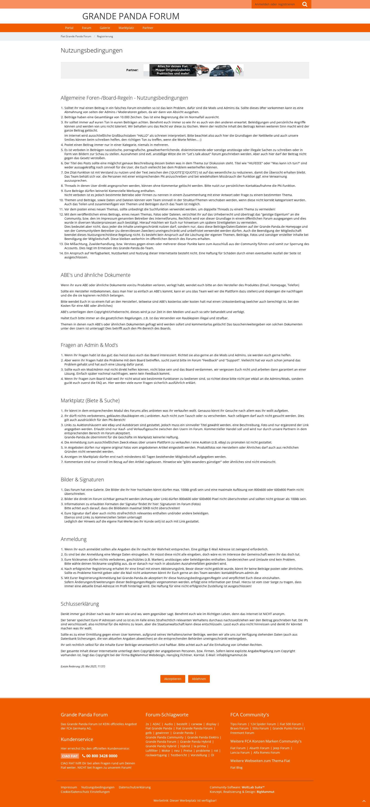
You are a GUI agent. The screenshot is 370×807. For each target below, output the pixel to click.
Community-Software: (237, 787)
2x (147, 724)
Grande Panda (183, 733)
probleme (203, 751)
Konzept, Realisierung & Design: (242, 792)
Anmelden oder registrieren (275, 4)
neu (177, 751)
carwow (196, 724)
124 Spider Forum (263, 724)
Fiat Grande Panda (159, 728)
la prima (200, 746)
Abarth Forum (259, 748)
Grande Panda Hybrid (195, 742)
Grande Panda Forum (161, 742)
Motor (166, 751)
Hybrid (185, 746)
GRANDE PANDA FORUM (131, 16)
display (211, 724)
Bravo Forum (239, 728)
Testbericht (179, 755)
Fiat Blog (236, 767)
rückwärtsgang (156, 755)
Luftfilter (152, 751)
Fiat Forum (238, 748)
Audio (168, 724)
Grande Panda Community (165, 737)
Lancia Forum (240, 752)
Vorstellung (199, 755)
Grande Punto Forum (288, 728)
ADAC (157, 724)
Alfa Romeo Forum (267, 752)
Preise (188, 751)
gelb (149, 733)
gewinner (162, 733)
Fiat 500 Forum (290, 724)
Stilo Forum (260, 728)
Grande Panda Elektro (203, 737)
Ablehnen (199, 679)
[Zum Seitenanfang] (364, 801)
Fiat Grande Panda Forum (194, 728)
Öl (212, 755)
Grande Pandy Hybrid (161, 746)
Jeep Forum (281, 748)
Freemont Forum (242, 733)
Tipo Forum (238, 724)
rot (216, 751)
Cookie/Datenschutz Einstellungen (85, 792)
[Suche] (304, 4)
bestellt (182, 724)
